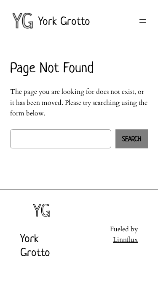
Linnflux (125, 239)
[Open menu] (143, 21)
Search (131, 138)
